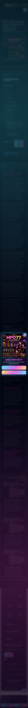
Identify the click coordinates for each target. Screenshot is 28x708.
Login (14, 367)
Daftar (14, 372)
